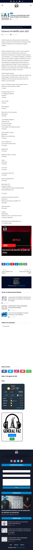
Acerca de (16, 544)
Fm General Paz (6, 34)
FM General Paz (6, 514)
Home (11, 544)
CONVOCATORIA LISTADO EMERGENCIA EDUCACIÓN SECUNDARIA (17, 306)
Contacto (22, 544)
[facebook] (11, 1)
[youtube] (20, 1)
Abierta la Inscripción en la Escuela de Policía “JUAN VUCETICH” (18, 522)
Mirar (12, 439)
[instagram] (17, 1)
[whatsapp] (22, 1)
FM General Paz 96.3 (20, 547)
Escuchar (11, 435)
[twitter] (14, 1)
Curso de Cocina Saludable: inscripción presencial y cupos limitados (18, 313)
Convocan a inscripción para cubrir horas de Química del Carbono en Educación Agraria (20, 16)
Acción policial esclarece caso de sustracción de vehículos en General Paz (16, 511)
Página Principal (6, 27)
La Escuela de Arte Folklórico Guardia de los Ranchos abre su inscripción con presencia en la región (19, 298)
